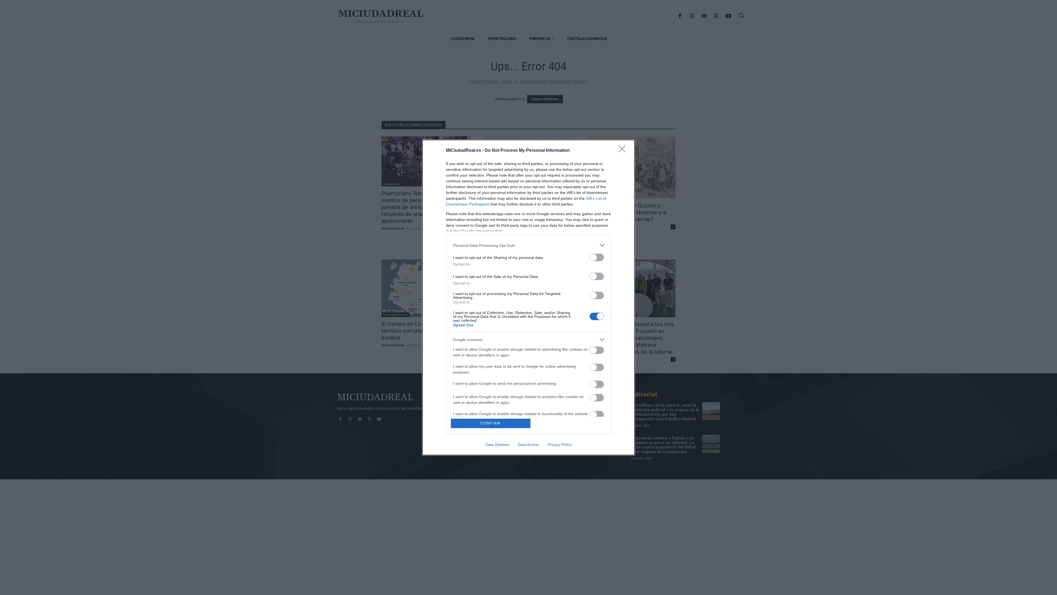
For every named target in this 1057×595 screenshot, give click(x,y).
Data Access (528, 444)
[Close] (624, 150)
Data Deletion (497, 444)
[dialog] (528, 297)
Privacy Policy (560, 444)
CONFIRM (490, 423)
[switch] (597, 257)
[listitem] (528, 245)
